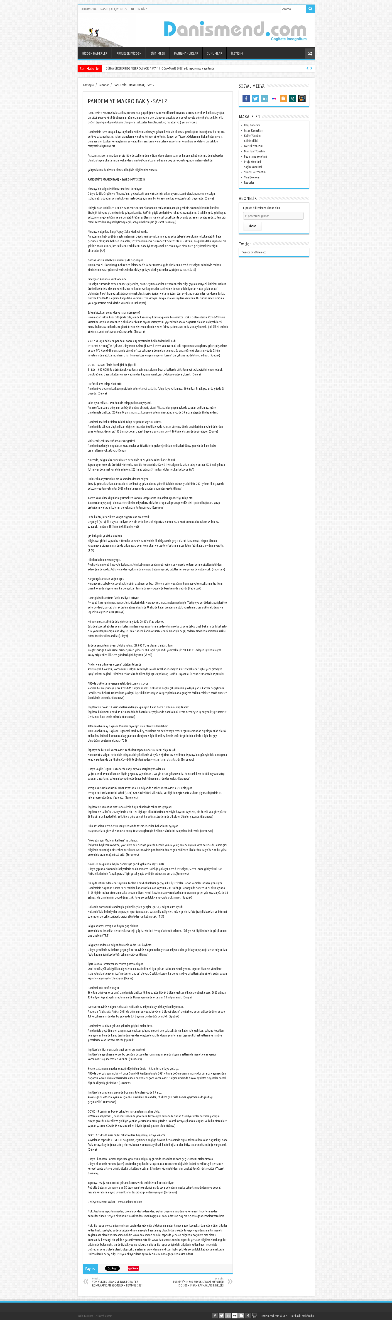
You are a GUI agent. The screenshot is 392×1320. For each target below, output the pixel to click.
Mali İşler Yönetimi (254, 151)
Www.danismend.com (145, 1235)
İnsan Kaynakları (253, 130)
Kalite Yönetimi (252, 135)
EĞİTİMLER (157, 53)
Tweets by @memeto (253, 252)
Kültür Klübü (251, 141)
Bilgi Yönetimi (252, 125)
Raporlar (249, 182)
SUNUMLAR (214, 53)
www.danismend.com (130, 1202)
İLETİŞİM (237, 53)
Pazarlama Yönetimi (255, 156)
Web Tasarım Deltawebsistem (95, 1316)
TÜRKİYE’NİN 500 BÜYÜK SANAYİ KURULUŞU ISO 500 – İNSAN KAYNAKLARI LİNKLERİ (198, 1282)
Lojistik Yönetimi (253, 146)
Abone (252, 226)
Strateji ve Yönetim (255, 172)
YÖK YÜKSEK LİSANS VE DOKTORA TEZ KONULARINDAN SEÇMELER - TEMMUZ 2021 (117, 1282)
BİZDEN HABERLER (94, 53)
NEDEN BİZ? (139, 9)
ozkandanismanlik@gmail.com (138, 160)
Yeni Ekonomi (252, 177)
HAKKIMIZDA (88, 9)
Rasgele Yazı (310, 53)
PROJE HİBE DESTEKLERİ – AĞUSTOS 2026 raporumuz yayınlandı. (143, 68)
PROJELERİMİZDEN (128, 53)
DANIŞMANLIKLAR (186, 53)
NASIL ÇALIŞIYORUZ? (113, 9)
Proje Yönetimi (252, 161)
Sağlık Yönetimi (253, 167)
